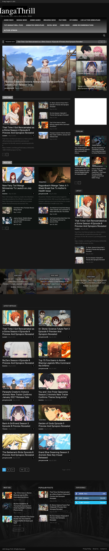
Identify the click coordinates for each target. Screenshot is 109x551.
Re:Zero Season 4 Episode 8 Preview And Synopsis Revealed (18, 361)
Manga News (6, 182)
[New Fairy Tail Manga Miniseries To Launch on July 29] (18, 175)
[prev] (100, 41)
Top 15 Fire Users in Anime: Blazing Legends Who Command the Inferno (59, 124)
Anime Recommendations (97, 165)
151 (22, 470)
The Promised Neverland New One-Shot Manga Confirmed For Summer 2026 (60, 220)
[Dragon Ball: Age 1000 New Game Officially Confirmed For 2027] (91, 281)
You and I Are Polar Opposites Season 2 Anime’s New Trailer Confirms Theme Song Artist (53, 394)
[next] (103, 41)
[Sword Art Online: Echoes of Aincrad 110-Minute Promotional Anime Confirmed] (18, 281)
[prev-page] (3, 154)
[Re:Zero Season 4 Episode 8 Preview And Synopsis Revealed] (43, 115)
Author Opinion (79, 145)
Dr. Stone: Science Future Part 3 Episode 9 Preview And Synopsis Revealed (59, 104)
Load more (17, 529)
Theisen (4, 429)
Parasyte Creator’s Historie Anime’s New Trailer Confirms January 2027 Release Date (60, 134)
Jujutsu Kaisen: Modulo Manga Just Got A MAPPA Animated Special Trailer (23, 220)
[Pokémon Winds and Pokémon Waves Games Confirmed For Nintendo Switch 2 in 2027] (55, 281)
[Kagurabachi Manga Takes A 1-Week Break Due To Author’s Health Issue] (54, 175)
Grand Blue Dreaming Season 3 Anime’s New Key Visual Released (54, 455)
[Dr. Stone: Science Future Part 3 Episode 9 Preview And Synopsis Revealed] (43, 105)
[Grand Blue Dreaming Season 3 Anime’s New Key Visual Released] (54, 442)
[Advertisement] (91, 111)
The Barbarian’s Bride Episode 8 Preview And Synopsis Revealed (18, 453)
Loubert (4, 135)
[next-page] (7, 154)
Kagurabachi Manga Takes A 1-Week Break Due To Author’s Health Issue (54, 188)
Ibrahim (4, 193)
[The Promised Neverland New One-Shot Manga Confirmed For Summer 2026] (43, 220)
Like (104, 493)
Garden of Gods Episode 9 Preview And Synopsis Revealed (54, 424)
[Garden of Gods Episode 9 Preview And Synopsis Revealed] (25, 83)
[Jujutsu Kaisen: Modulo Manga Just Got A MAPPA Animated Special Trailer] (7, 220)
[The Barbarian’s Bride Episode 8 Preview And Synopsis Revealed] (18, 442)
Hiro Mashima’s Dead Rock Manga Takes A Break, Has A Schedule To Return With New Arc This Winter (60, 209)
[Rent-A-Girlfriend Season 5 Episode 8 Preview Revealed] (25, 68)
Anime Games (18, 275)
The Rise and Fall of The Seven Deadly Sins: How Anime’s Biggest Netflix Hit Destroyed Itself (82, 171)
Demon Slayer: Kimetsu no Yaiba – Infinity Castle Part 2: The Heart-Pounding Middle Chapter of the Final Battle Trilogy (99, 173)
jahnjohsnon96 (47, 88)
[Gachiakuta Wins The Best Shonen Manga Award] (7, 210)
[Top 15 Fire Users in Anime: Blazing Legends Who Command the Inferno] (43, 125)
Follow (102, 498)
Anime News (6, 124)
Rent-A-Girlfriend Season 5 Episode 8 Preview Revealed (16, 424)
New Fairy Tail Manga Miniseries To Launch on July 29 (16, 188)
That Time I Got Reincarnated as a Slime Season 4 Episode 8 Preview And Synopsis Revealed (49, 42)
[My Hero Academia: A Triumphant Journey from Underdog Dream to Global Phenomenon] (99, 141)
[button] (104, 35)
